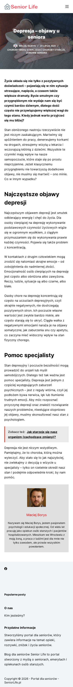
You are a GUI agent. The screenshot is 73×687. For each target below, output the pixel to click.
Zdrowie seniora (36, 52)
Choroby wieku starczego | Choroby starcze (36, 49)
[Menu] (67, 6)
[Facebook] (5, 568)
